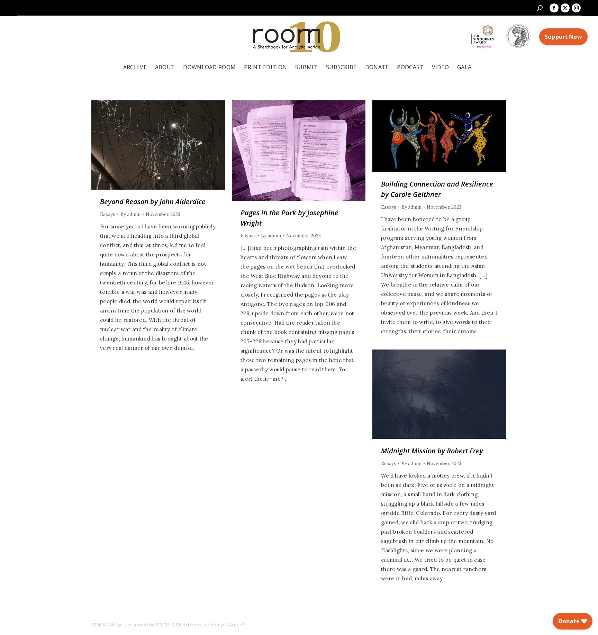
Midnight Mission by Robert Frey (432, 450)
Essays (107, 214)
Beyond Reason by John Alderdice (153, 201)
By (130, 214)
